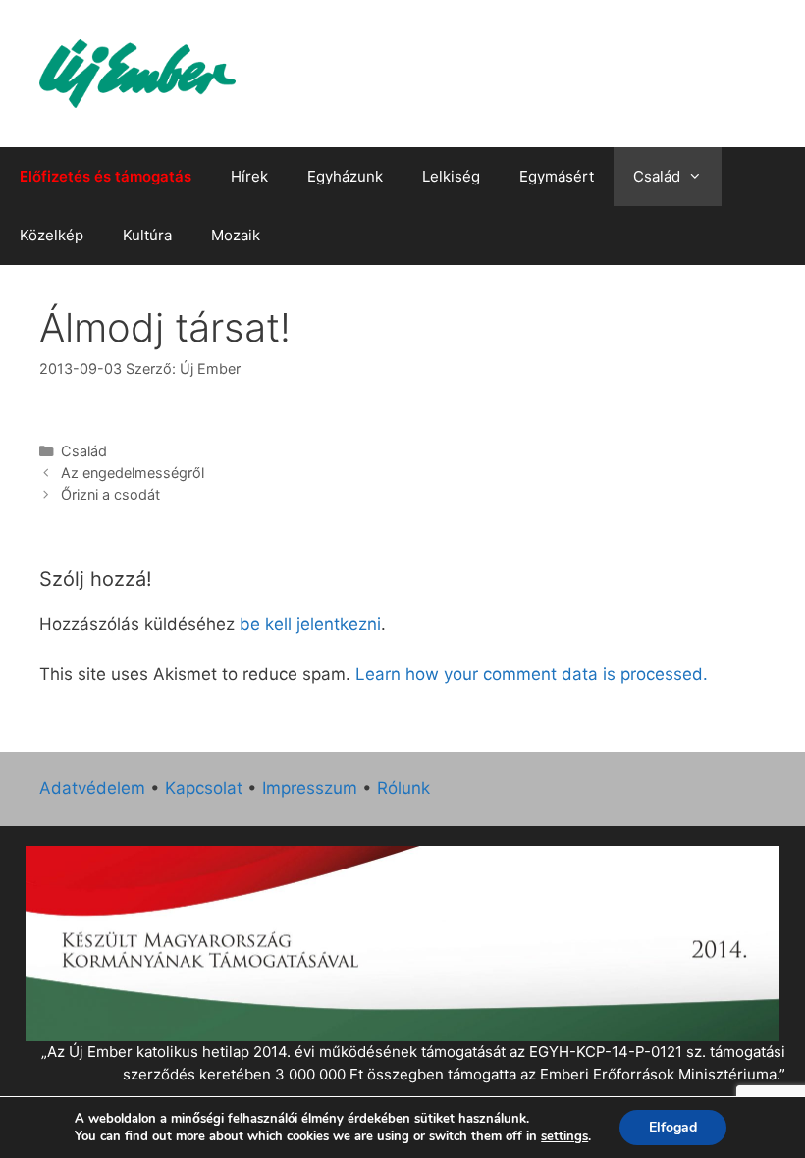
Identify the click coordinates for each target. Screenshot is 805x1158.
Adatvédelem (92, 788)
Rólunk (403, 788)
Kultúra (147, 235)
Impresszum (309, 788)
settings (564, 1136)
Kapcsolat (203, 788)
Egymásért (556, 176)
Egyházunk (345, 176)
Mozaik (235, 235)
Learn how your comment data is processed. (531, 674)
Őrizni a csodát (110, 494)
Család (656, 176)
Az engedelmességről (132, 472)
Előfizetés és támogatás (105, 176)
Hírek (249, 176)
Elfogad (673, 1127)
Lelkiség (451, 176)
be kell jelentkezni (310, 624)
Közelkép (51, 235)
